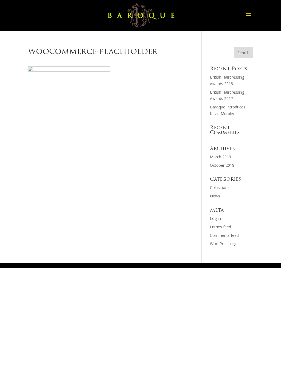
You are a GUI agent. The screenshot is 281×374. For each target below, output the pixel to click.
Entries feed (220, 226)
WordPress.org (223, 243)
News (215, 195)
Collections (219, 187)
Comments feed (224, 235)
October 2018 (222, 165)
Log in (215, 218)
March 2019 (220, 156)
